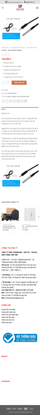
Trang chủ (5, 47)
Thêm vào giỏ (19, 83)
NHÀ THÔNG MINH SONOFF (17, 47)
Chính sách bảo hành (8, 317)
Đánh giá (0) (5, 113)
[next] (39, 220)
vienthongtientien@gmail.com (15, 2)
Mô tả (3, 109)
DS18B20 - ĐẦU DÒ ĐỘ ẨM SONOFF (21, 96)
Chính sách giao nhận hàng (10, 315)
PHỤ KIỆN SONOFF (32, 47)
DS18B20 (8, 96)
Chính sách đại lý (7, 323)
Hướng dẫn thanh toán (9, 312)
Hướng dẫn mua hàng (8, 309)
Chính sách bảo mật (8, 320)
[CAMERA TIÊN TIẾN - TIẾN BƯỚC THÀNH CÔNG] (20, 7)
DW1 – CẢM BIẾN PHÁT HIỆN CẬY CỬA (29, 227)
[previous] (1, 220)
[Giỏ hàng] (37, 7)
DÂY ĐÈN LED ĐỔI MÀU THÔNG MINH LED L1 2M (9, 227)
